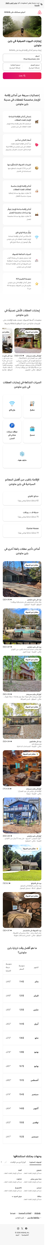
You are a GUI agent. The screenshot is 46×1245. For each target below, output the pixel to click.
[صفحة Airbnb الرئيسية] (39, 12)
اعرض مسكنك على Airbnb (14, 12)
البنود (17, 1235)
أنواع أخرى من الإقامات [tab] (18, 1162)
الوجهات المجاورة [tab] (35, 1162)
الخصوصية (25, 1235)
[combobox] (22, 59)
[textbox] (32, 68)
